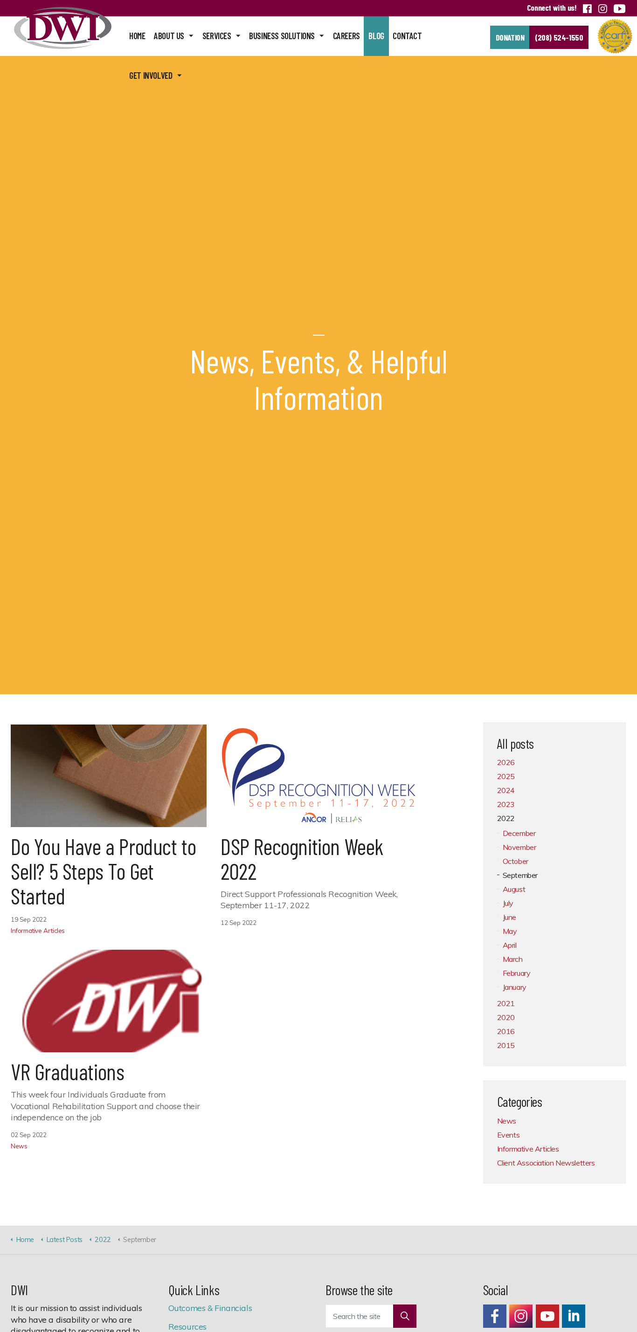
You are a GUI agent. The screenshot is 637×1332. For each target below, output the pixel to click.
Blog (376, 35)
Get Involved (150, 75)
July (508, 903)
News (19, 1146)
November (519, 847)
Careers (346, 35)
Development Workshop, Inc (63, 28)
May (510, 931)
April (510, 945)
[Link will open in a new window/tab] (494, 1316)
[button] (404, 1316)
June (509, 917)
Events (508, 1134)
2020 (506, 1017)
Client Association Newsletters (546, 1162)
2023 (506, 804)
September (520, 875)
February (517, 973)
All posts (515, 743)
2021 (506, 1003)
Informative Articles (38, 930)
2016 (506, 1031)
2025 (506, 776)
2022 (506, 818)
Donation (510, 37)
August (514, 889)
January (514, 987)
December (519, 833)
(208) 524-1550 (559, 37)
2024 (506, 790)
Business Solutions (282, 35)
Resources (187, 1326)
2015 (506, 1045)
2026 (506, 762)
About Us (169, 35)
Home (137, 35)
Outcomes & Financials (210, 1308)
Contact (407, 35)
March (513, 959)
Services (216, 35)
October (515, 861)
